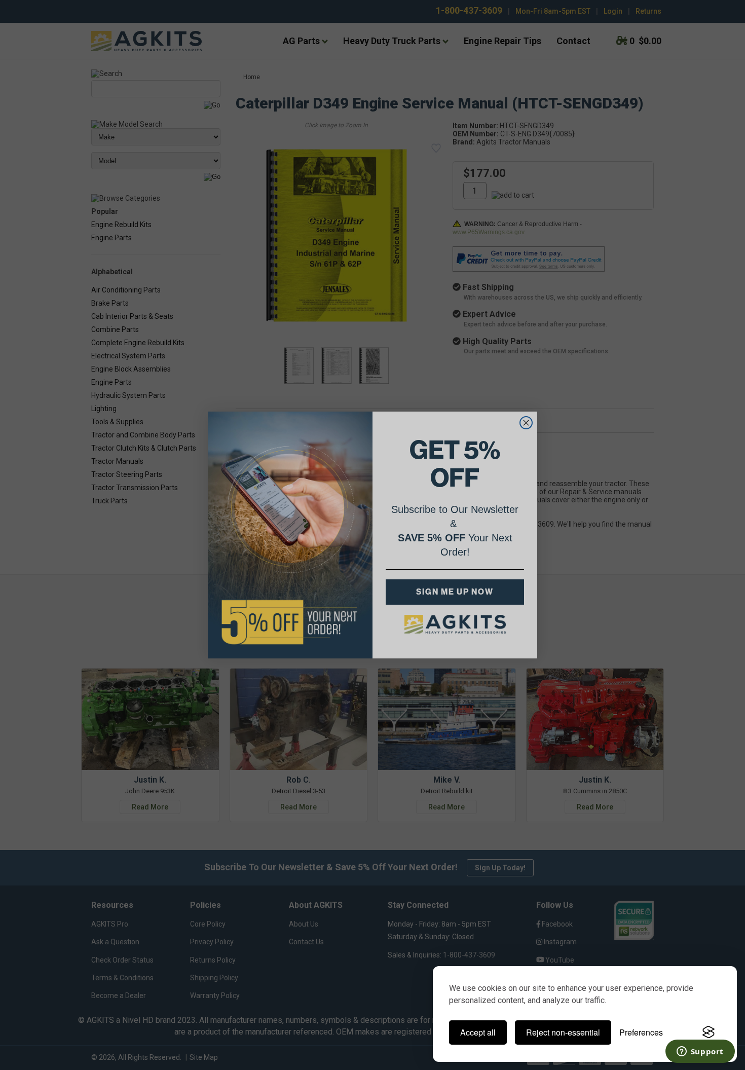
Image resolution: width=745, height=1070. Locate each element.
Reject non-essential (563, 1032)
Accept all (478, 1032)
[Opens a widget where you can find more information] (700, 1052)
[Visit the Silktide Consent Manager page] (708, 1032)
